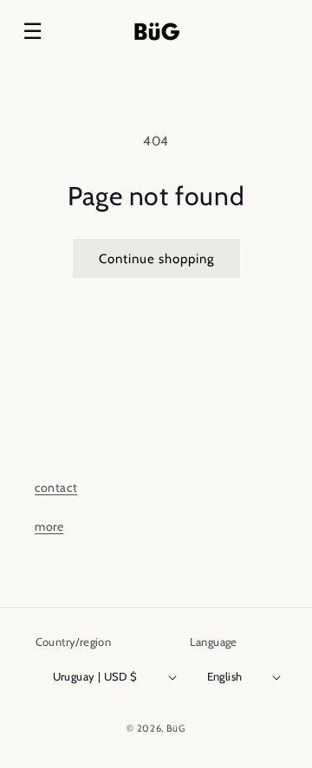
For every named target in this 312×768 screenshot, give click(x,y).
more (49, 526)
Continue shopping (156, 259)
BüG (175, 728)
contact (56, 487)
